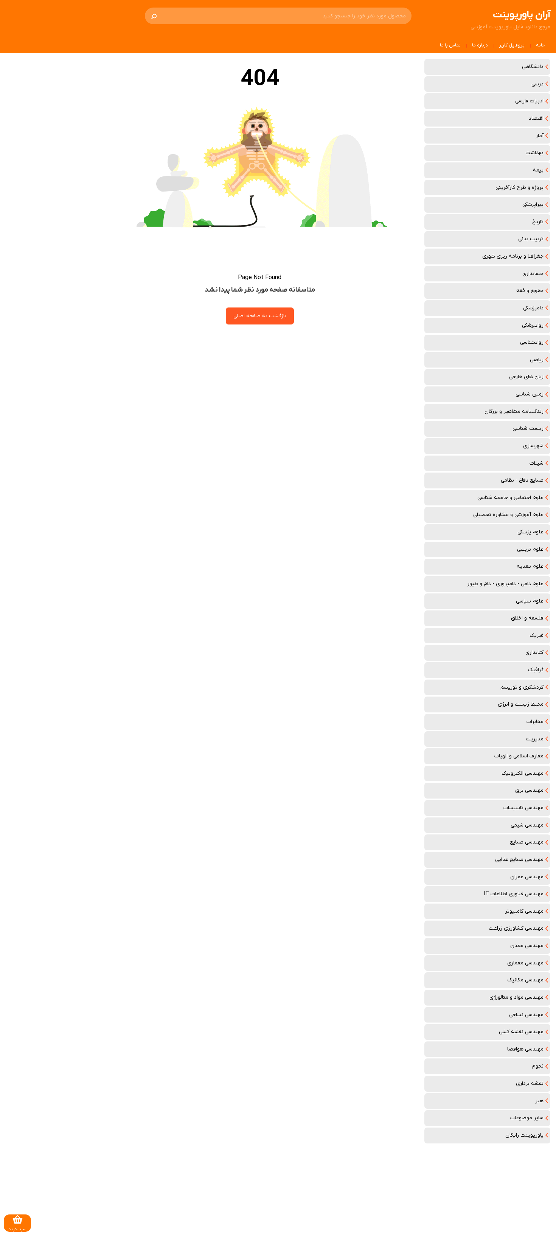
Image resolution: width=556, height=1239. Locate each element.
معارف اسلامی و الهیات (519, 756)
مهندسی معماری (525, 963)
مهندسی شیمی (527, 825)
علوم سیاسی (530, 601)
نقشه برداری (530, 1083)
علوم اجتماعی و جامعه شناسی (510, 497)
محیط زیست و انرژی (521, 704)
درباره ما (480, 45)
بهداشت (534, 152)
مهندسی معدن (527, 945)
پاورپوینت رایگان (524, 1135)
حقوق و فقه (530, 290)
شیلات (537, 463)
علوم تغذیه (530, 566)
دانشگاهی (533, 66)
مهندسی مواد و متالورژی (516, 997)
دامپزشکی (533, 308)
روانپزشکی (533, 325)
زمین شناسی (530, 394)
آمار (540, 135)
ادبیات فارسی (529, 101)
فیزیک (537, 635)
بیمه (538, 170)
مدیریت (535, 739)
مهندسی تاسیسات (523, 807)
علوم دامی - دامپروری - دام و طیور (505, 583)
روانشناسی (532, 342)
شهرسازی (533, 446)
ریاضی (537, 359)
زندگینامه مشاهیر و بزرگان (514, 411)
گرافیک (536, 670)
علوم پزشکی (530, 532)
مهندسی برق (529, 790)
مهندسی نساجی (526, 1014)
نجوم (538, 1066)
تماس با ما (450, 45)
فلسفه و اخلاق (527, 618)
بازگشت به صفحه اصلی (259, 316)
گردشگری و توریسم (522, 687)
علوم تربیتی (530, 549)
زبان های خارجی (526, 376)
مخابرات (535, 721)
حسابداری (533, 273)
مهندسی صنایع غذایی (519, 859)
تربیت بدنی (531, 239)
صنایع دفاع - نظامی (522, 480)
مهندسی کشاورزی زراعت (516, 928)
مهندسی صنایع (527, 842)
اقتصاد (536, 118)
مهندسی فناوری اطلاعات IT (514, 894)
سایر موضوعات (527, 1118)
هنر (539, 1101)
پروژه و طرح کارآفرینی (519, 187)
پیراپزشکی (533, 204)
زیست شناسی (528, 428)
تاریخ (538, 222)
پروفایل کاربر (512, 45)
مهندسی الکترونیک (523, 773)
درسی (537, 84)
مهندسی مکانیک (525, 980)
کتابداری (534, 652)
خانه (540, 45)
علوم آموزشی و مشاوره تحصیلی (508, 514)
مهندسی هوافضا (525, 1049)
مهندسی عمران (527, 877)
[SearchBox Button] (154, 16)
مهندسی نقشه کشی (521, 1031)
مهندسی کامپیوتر (524, 911)
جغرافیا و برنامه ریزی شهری (513, 256)
